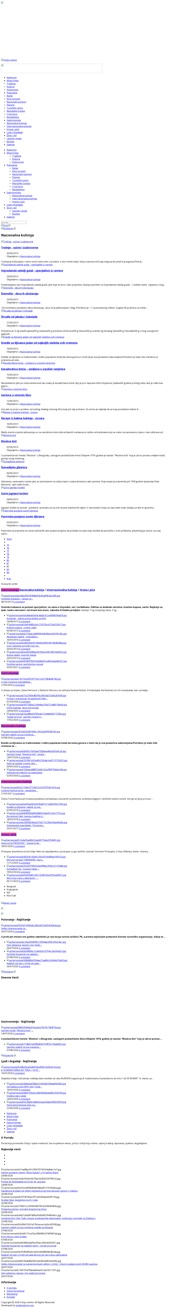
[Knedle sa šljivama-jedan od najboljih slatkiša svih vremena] (32, 337)
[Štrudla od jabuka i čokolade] (17, 310)
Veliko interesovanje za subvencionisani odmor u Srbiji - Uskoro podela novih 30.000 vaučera (49, 1264)
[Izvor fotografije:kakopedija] (27, 264)
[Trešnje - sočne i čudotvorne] (17, 241)
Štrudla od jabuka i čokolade (19, 316)
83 (8, 569)
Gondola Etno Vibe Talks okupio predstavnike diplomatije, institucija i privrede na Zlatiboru (48, 1218)
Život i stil (11, 207)
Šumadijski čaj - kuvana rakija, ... (23, 868)
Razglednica (18, 189)
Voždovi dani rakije (16, 1095)
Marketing (12, 1294)
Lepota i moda (19, 210)
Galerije (11, 216)
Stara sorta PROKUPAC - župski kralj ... (21, 843)
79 (8, 557)
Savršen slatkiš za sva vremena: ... (18, 734)
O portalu (12, 1287)
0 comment (19, 601)
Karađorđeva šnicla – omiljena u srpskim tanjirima (33, 369)
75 (8, 545)
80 (8, 560)
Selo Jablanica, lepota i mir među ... (24, 945)
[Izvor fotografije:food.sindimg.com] (13, 487)
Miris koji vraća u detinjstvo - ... (22, 878)
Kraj (9, 578)
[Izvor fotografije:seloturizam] (12, 461)
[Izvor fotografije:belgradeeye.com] (8, 435)
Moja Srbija (12, 152)
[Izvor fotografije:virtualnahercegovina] (19, 412)
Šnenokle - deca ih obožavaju (19, 293)
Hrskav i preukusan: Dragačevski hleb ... (27, 698)
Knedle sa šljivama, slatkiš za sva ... (24, 807)
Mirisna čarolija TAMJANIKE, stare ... (25, 859)
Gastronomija (14, 192)
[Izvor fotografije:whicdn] (14, 389)
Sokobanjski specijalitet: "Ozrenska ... (26, 825)
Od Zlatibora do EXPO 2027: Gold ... (24, 1086)
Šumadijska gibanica (14, 467)
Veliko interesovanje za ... (14, 928)
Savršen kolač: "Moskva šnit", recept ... (26, 754)
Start (9, 539)
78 (8, 554)
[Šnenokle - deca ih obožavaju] (17, 287)
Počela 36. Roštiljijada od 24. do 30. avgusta (23, 1181)
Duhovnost (18, 162)
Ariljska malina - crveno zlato (21, 627)
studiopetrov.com (25, 1305)
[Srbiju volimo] (9, 60)
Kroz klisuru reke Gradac (14, 1236)
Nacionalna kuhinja (22, 195)
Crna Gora (17, 186)
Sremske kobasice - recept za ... (17, 598)
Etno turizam (19, 171)
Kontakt (11, 1297)
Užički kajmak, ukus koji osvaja (23, 707)
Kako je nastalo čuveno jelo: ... (22, 763)
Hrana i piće (18, 201)
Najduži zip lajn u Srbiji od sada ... (24, 963)
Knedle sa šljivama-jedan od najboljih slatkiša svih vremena (39, 343)
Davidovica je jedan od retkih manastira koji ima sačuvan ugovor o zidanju (39, 1190)
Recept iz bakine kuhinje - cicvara (22, 418)
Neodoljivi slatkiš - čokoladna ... (23, 636)
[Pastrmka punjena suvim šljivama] (19, 510)
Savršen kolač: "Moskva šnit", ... (17, 1030)
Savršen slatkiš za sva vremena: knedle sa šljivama (27, 1227)
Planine (16, 177)
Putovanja (12, 165)
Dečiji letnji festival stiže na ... (21, 1105)
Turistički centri (20, 180)
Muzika (16, 213)
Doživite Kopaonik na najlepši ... (23, 954)
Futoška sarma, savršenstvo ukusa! (25, 664)
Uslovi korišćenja (15, 1290)
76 (8, 548)
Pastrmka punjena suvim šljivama (22, 516)
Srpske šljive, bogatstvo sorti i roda (19, 1200)
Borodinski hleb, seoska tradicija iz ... (25, 816)
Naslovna (11, 149)
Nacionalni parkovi (22, 174)
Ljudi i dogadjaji (15, 204)
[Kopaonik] (8, 1055)
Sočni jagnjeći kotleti (14, 493)
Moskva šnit (9, 441)
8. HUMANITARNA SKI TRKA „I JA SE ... (20, 1070)
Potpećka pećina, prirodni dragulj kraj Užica (23, 1209)
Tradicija (16, 155)
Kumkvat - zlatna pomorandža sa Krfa (26, 618)
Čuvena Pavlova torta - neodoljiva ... (19, 790)
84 (8, 572)
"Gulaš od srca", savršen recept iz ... (25, 716)
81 (8, 563)
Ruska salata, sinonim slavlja (21, 655)
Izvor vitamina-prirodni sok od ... (23, 645)
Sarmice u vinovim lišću (16, 395)
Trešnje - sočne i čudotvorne (19, 247)
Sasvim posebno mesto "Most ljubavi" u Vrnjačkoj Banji (29, 1172)
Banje (15, 168)
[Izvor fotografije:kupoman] (28, 363)
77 (8, 551)
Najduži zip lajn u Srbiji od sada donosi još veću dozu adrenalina (34, 1254)
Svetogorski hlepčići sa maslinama (24, 772)
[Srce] (6, 225)
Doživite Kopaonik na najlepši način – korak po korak (28, 1245)
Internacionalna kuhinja (24, 198)
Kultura (16, 159)
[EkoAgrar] (8, 228)
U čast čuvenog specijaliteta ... (16, 681)
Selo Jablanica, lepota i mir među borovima (23, 1273)
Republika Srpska (21, 183)
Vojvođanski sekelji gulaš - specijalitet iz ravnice (32, 270)
